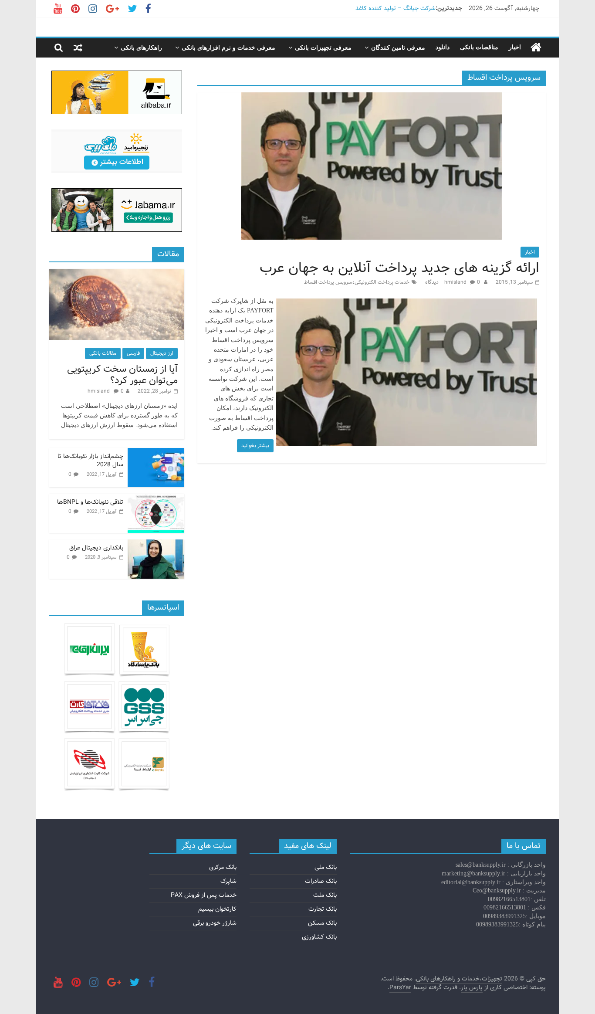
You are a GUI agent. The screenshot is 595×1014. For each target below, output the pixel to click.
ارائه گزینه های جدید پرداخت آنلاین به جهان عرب (399, 268)
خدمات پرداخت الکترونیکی (382, 282)
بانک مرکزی (223, 867)
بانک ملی (325, 867)
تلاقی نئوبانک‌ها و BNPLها (90, 502)
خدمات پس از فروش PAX (204, 895)
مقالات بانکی (102, 353)
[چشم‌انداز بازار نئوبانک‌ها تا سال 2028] (156, 453)
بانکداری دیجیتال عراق (96, 548)
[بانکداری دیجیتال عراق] (156, 544)
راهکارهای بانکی (141, 47)
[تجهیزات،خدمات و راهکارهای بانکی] (536, 47)
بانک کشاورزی (319, 937)
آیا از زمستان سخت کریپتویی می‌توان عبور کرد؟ (122, 375)
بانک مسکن (322, 923)
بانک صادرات (321, 881)
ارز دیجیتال (161, 353)
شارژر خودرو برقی (215, 923)
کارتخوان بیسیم (217, 909)
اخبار (515, 47)
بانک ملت (325, 895)
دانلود (443, 47)
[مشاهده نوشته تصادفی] (78, 47)
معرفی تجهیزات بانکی (323, 47)
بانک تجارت (322, 909)
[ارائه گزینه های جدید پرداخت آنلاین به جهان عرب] (371, 97)
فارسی (133, 353)
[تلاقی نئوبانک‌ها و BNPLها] (156, 498)
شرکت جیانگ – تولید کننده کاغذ (395, 8)
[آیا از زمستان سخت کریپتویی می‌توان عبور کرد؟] (116, 273)
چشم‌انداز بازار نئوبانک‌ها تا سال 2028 (90, 460)
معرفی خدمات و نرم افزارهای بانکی (228, 47)
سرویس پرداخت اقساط (328, 282)
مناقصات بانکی (479, 47)
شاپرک (228, 881)
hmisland (456, 282)
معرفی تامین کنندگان (398, 47)
